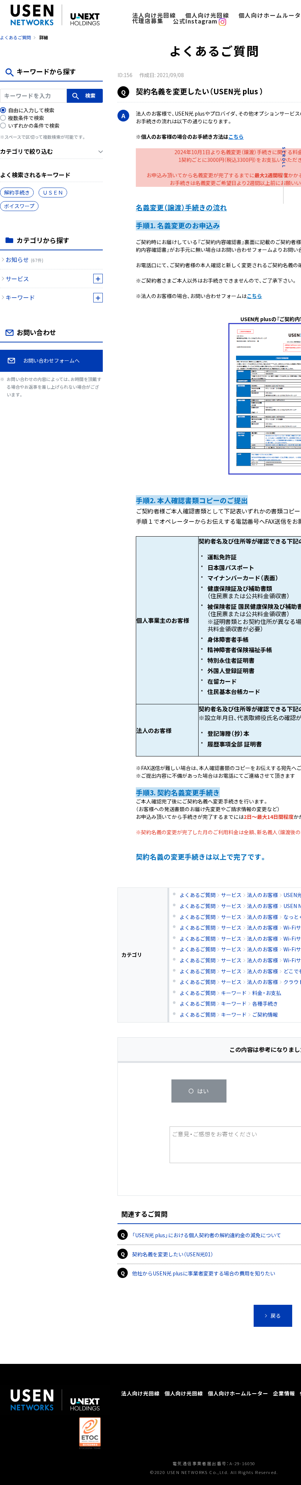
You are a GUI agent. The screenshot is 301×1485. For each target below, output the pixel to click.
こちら (236, 136)
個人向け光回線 (207, 15)
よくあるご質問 (15, 37)
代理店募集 (147, 21)
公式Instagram (196, 21)
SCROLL (284, 157)
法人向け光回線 (154, 15)
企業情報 (284, 1393)
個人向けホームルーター (238, 1393)
